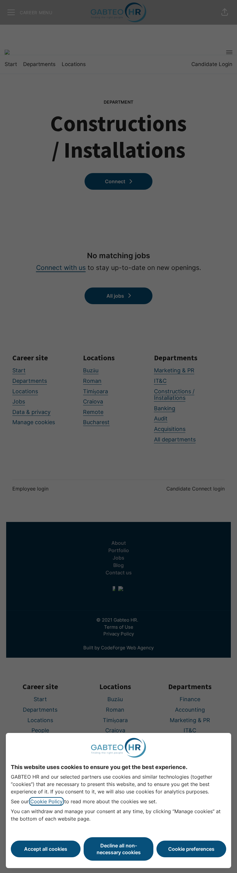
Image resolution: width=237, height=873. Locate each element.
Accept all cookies (45, 849)
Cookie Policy (46, 801)
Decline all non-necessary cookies (119, 848)
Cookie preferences (191, 849)
